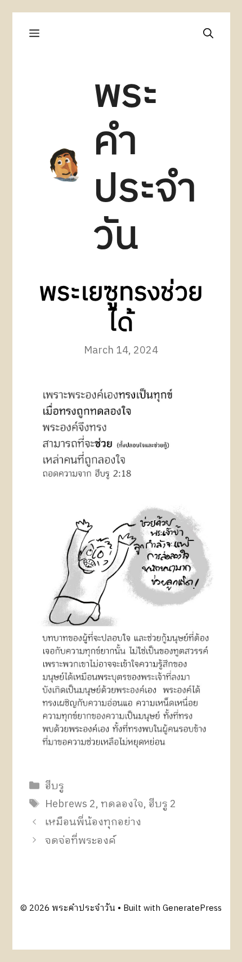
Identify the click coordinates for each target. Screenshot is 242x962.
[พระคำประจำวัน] (64, 165)
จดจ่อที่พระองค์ (80, 841)
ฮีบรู (54, 786)
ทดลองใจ (122, 804)
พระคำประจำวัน (144, 165)
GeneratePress (192, 908)
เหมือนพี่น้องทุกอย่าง (93, 822)
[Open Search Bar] (208, 33)
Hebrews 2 (70, 804)
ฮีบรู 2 (162, 804)
